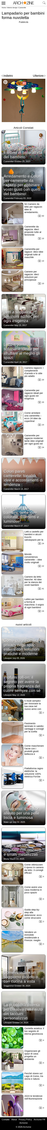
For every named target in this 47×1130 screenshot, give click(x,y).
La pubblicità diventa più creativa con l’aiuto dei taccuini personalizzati (23, 1011)
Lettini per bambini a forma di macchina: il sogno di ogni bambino (34, 603)
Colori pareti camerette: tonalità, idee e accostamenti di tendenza (23, 478)
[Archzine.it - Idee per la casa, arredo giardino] (23, 3)
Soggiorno (8, 986)
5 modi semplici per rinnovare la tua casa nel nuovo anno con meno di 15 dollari (33, 706)
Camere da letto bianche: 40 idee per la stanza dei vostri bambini (33, 581)
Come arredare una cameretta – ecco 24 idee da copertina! (32, 417)
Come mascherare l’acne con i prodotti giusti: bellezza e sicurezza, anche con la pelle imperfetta (34, 754)
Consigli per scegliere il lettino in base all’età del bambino (23, 152)
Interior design (12, 8)
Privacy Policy (25, 1119)
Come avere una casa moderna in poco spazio (33, 890)
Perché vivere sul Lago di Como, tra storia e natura (33, 1076)
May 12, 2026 (18, 695)
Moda (6, 859)
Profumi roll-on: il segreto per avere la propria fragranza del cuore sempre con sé (22, 684)
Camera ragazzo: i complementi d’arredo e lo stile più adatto (34, 372)
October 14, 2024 (20, 1023)
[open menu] (3, 3)
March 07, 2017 (21, 526)
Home (4, 8)
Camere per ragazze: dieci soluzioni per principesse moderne (31, 277)
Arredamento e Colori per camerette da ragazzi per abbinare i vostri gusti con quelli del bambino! (23, 185)
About (14, 1119)
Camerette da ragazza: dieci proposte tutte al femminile (32, 230)
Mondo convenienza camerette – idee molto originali (33, 558)
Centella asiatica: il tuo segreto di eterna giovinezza (34, 1031)
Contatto (6, 1119)
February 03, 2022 (22, 198)
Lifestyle (7, 658)
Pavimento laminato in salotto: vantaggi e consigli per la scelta (34, 727)
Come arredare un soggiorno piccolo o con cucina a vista (21, 976)
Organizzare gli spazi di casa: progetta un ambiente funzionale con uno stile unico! (32, 1058)
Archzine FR (39, 1119)
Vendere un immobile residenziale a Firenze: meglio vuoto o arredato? (33, 937)
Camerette (22, 8)
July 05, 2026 (18, 658)
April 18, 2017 (20, 362)
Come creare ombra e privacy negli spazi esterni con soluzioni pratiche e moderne (23, 647)
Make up (8, 822)
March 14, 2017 (21, 489)
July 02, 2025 (19, 822)
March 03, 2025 (17, 859)
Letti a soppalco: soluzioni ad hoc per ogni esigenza (21, 316)
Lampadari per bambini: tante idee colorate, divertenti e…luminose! (23, 514)
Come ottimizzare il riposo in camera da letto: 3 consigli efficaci (33, 868)
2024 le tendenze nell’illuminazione (33, 1097)
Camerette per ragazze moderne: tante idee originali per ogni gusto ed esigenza (33, 441)
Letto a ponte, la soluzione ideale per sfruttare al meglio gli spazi (22, 351)
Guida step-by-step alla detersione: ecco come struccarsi (33, 913)
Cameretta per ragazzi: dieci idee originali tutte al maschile (33, 253)
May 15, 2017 (20, 325)
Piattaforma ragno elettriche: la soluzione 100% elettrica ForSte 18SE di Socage (33, 774)
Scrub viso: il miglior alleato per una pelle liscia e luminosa (21, 813)
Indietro (8, 75)
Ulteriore (38, 75)
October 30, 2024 (22, 986)
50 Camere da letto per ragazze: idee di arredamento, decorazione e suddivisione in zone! (33, 212)
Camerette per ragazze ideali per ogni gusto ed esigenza (33, 394)
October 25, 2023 (22, 161)
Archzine (23, 1123)
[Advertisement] (23, 47)
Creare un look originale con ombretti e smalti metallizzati (23, 850)
